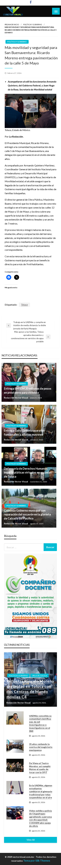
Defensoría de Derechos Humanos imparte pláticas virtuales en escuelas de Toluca (28, 472)
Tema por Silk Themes (36, 860)
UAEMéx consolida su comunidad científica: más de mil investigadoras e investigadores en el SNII (40, 723)
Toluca (24, 304)
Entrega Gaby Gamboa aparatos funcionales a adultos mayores (24, 432)
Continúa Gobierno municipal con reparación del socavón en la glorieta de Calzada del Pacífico (27, 514)
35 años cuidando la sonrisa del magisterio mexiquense (40, 747)
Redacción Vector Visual (16, 397)
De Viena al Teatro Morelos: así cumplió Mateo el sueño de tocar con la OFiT (40, 768)
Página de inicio (12, 24)
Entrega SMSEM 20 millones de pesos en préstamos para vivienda (27, 390)
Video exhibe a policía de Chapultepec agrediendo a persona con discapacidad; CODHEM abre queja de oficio (40, 818)
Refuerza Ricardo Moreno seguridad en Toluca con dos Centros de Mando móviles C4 (30, 689)
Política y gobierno (32, 24)
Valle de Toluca (39, 675)
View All (31, 839)
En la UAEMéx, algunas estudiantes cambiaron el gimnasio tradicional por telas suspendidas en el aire (40, 791)
